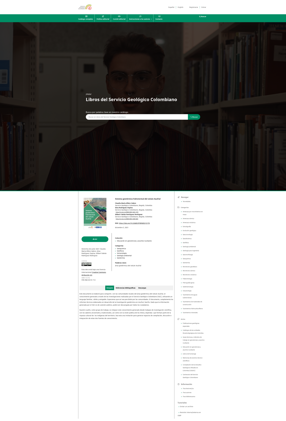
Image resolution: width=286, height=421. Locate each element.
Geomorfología (187, 255)
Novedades (186, 201)
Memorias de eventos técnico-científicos (192, 359)
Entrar (203, 7)
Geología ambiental (124, 255)
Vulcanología (122, 253)
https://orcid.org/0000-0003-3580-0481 (127, 219)
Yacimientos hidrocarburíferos (192, 309)
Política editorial (103, 19)
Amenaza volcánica (188, 222)
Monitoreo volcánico (189, 275)
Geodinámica (186, 239)
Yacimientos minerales (190, 313)
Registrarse (193, 7)
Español (171, 7)
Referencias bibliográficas (125, 288)
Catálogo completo (85, 19)
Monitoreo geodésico (189, 267)
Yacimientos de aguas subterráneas (189, 296)
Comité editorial (119, 19)
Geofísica (120, 251)
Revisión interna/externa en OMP (189, 414)
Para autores (187, 392)
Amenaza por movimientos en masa (192, 213)
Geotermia (121, 258)
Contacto (158, 19)
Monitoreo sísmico (188, 271)
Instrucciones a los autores (139, 19)
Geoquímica (121, 248)
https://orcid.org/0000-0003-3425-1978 (127, 212)
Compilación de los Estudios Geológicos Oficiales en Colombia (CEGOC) (191, 368)
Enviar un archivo (186, 406)
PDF (95, 239)
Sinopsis (109, 288)
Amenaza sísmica (188, 218)
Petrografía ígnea (188, 283)
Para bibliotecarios (189, 396)
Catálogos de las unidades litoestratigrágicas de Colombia (192, 331)
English (180, 7)
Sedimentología (187, 287)
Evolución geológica (189, 231)
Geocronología (187, 235)
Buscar (203, 16)
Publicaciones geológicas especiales (190, 324)
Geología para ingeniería (190, 251)
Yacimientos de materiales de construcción (192, 303)
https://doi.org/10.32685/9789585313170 (134, 223)
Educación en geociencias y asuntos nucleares (134, 241)
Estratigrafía (186, 226)
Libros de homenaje (189, 354)
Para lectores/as (188, 388)
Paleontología (187, 279)
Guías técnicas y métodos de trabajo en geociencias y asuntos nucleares (193, 340)
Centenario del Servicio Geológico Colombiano (190, 376)
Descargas (142, 288)
